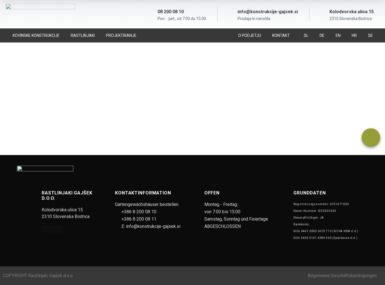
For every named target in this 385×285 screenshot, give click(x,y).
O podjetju (249, 35)
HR (354, 35)
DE (322, 35)
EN (338, 35)
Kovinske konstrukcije (36, 35)
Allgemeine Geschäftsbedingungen (342, 275)
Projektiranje (121, 35)
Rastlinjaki (83, 35)
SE (370, 35)
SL (306, 35)
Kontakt (281, 35)
